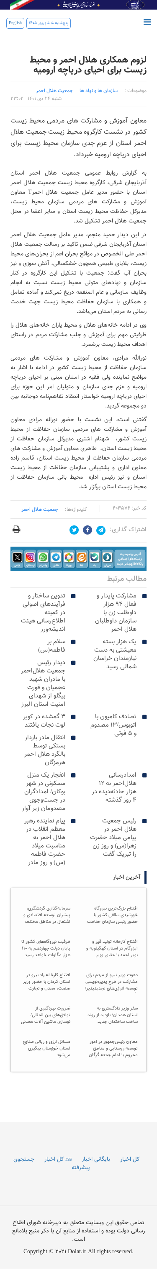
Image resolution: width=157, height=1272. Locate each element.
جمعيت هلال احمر (54, 91)
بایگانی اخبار (96, 1159)
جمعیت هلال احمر (39, 509)
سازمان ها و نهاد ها (99, 91)
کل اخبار (129, 1159)
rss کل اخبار (58, 1159)
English (15, 23)
